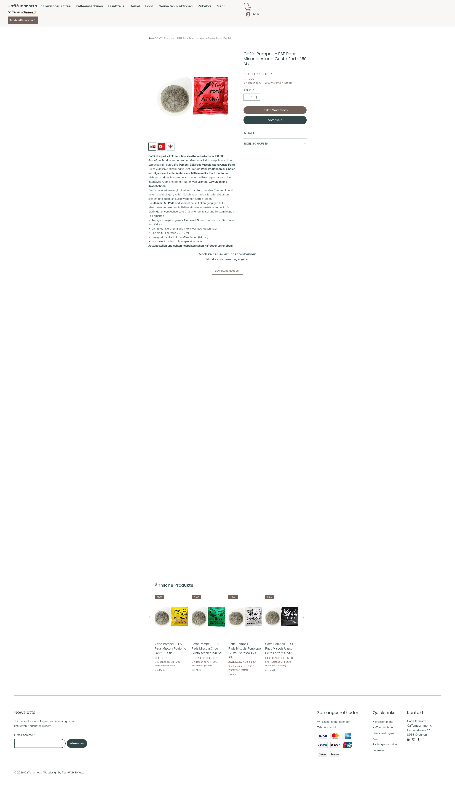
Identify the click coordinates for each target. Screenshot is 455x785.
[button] (204, 6)
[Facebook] (418, 739)
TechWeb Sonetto (73, 772)
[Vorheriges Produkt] (150, 617)
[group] (227, 635)
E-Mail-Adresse (23, 735)
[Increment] (256, 97)
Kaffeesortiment (383, 721)
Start (151, 38)
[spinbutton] (251, 97)
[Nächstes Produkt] (303, 617)
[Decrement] (246, 97)
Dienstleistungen (383, 733)
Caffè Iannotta (22, 6)
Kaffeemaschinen (383, 727)
